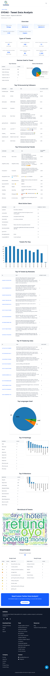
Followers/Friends (7, 625)
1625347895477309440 (6, 359)
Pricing (4, 657)
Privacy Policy (6, 665)
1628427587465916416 (6, 304)
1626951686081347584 (6, 385)
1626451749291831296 (6, 300)
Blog (35, 625)
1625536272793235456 (6, 334)
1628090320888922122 (6, 375)
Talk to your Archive (22, 631)
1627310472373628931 (6, 363)
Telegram (22, 659)
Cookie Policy (6, 667)
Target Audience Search (23, 625)
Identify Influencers (22, 627)
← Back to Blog (4, 9)
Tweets (4, 627)
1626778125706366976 (6, 389)
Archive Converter (22, 629)
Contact (4, 661)
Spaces (4, 631)
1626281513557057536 (6, 280)
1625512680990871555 (6, 394)
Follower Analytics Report (24, 639)
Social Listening (21, 651)
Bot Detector (21, 633)
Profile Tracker (21, 649)
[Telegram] (47, 667)
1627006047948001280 (6, 322)
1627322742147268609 (6, 348)
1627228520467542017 (6, 353)
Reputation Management (24, 645)
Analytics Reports (22, 637)
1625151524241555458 (6, 310)
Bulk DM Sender (22, 647)
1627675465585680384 (6, 316)
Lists (4, 629)
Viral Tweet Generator (23, 635)
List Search (20, 641)
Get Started (25, 602)
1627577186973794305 (6, 328)
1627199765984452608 (6, 380)
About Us (5, 659)
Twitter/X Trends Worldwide (40, 627)
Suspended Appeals (22, 643)
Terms (4, 663)
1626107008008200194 (6, 288)
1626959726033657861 (6, 295)
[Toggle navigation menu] (46, 3)
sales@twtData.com (24, 657)
